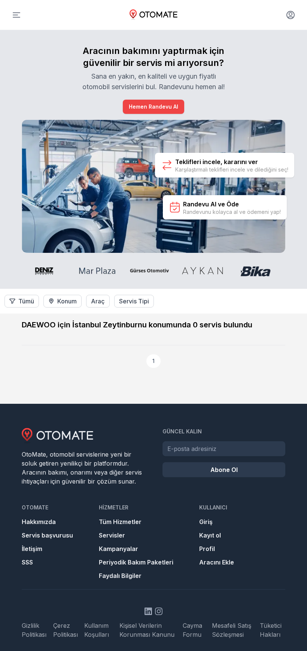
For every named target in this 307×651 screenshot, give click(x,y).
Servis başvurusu (47, 535)
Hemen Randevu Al (153, 106)
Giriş (206, 522)
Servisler (112, 535)
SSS (27, 562)
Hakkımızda (39, 522)
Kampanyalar (118, 548)
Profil (207, 548)
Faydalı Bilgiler (120, 575)
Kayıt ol (210, 535)
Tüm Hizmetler (120, 522)
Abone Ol (224, 469)
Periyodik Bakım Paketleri (136, 562)
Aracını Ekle (216, 562)
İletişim (32, 548)
